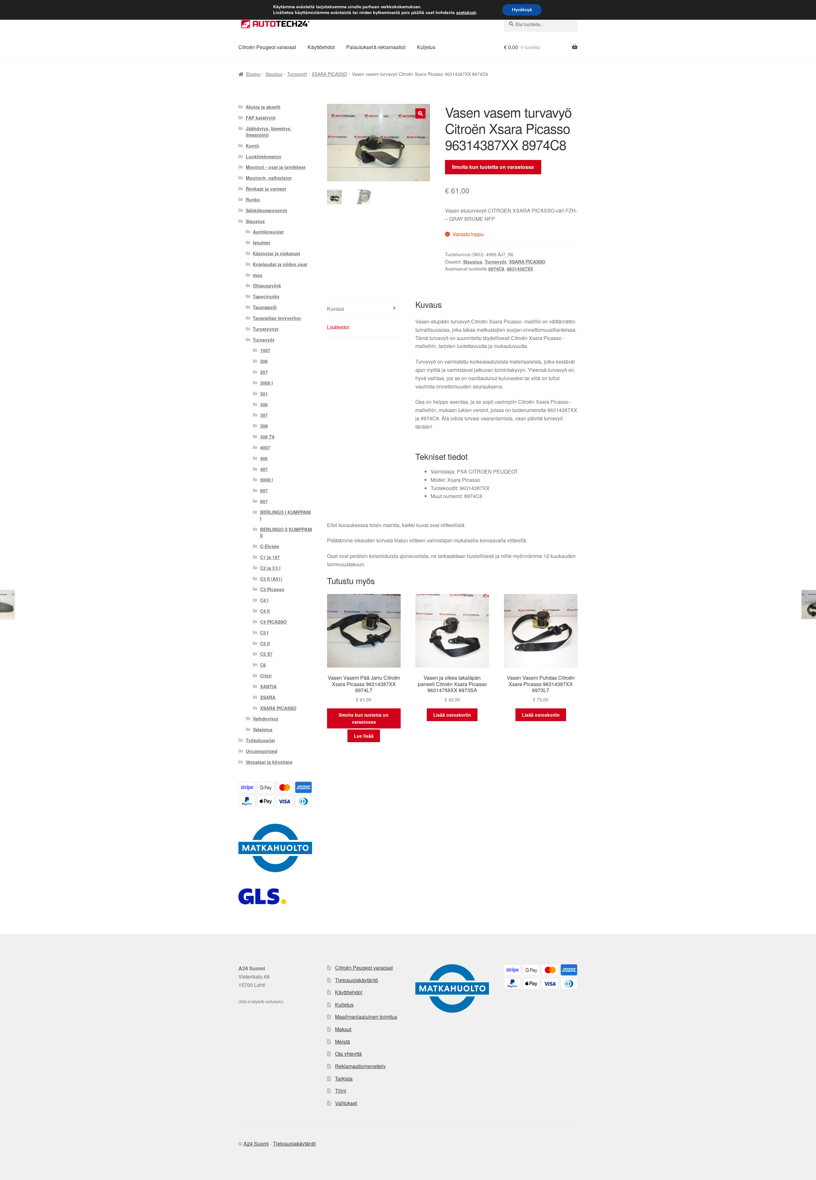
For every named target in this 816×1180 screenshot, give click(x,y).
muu (257, 275)
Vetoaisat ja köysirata (269, 762)
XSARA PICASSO (329, 74)
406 (264, 458)
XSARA (267, 697)
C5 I (264, 632)
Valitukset (346, 1103)
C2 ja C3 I (270, 568)
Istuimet (261, 242)
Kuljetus (426, 47)
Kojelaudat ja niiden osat (280, 264)
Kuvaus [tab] (335, 308)
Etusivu (253, 74)
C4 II (265, 611)
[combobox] (541, 24)
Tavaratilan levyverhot (277, 318)
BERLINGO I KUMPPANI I (285, 515)
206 (264, 361)
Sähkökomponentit (266, 210)
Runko (253, 199)
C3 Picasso (272, 589)
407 (264, 469)
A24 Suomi (256, 1143)
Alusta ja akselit (263, 107)
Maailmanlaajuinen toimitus (366, 1016)
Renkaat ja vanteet (266, 188)
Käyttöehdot (321, 47)
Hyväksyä (522, 10)
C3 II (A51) (271, 579)
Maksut (343, 1029)
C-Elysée (269, 546)
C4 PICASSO (273, 622)
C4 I (264, 600)
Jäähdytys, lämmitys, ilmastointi (269, 131)
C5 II (265, 643)
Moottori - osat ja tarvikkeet (276, 167)
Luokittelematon (263, 156)
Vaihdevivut (265, 718)
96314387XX (520, 268)
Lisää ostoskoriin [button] (452, 715)
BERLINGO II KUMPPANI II (286, 532)
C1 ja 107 (270, 557)
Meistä (342, 1041)
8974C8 (496, 268)
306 (264, 404)
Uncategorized (261, 751)
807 (264, 501)
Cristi (266, 675)
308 (264, 426)
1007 (265, 350)
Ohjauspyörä (267, 285)
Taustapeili (265, 307)
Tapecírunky (266, 296)
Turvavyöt (297, 74)
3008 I (266, 383)
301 (264, 393)
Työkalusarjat (260, 740)
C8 (263, 665)
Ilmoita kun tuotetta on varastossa (493, 166)
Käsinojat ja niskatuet (276, 253)
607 (264, 490)
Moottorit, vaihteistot (269, 178)
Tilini (340, 1090)
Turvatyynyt (266, 329)
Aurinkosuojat (268, 231)
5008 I (266, 479)
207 (264, 372)
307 (264, 415)
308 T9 (267, 436)
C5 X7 (266, 654)
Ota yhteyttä (348, 1053)
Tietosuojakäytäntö (356, 980)
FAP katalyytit (261, 117)
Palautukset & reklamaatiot (375, 47)
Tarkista (344, 1078)
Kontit (252, 145)
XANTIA (268, 686)
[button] (420, 113)
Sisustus (274, 74)
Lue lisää (364, 736)
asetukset (466, 13)
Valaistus (263, 729)
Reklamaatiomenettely (360, 1066)
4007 (265, 447)
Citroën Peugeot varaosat (267, 47)
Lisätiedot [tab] (338, 327)
